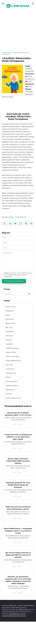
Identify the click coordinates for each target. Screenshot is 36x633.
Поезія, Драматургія (13, 360)
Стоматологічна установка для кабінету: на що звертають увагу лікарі (18, 437)
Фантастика (10, 390)
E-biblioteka (6, 52)
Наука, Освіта (11, 352)
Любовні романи (12, 348)
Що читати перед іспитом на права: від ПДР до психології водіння (18, 555)
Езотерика (10, 331)
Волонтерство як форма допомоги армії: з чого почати (18, 414)
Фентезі (9, 394)
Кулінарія (9, 344)
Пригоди (9, 365)
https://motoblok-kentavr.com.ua (14, 616)
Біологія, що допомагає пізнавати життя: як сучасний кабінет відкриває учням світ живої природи (18, 580)
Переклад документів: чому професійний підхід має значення (18, 485)
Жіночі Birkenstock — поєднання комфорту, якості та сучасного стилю (18, 531)
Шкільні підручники (13, 398)
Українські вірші (12, 385)
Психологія (10, 369)
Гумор (8, 315)
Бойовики (10, 311)
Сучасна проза (11, 381)
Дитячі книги (11, 323)
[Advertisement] (18, 28)
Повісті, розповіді (12, 356)
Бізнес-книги (11, 307)
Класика (9, 340)
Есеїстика (9, 336)
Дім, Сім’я (9, 327)
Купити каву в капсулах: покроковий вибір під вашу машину (18, 461)
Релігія (8, 377)
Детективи (10, 319)
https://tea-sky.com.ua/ (17, 614)
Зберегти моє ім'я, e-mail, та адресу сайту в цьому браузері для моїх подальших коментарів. (18, 274)
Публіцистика (11, 373)
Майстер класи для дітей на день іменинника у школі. (18, 508)
